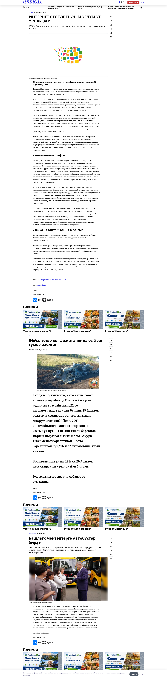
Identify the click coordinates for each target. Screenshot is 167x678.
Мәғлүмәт (32, 336)
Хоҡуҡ (26, 7)
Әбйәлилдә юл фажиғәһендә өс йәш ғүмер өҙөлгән (61, 7)
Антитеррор (133, 2)
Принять (134, 674)
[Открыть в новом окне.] (37, 300)
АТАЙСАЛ (32, 2)
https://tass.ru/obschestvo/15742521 (54, 279)
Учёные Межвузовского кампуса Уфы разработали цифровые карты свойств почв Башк (122, 7)
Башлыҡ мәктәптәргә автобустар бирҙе (90, 7)
